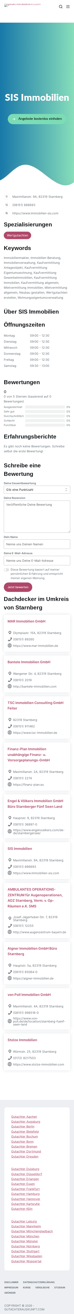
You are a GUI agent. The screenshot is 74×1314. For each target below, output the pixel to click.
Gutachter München (25, 1236)
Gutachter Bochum (24, 1136)
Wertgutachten (17, 235)
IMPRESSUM (11, 1287)
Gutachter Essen (23, 1184)
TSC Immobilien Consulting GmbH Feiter (35, 705)
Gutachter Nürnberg (25, 1246)
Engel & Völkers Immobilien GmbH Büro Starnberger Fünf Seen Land (35, 804)
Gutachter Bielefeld (25, 1131)
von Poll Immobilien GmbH (29, 995)
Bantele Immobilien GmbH (29, 662)
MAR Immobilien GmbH (26, 621)
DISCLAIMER (11, 1282)
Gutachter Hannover (25, 1199)
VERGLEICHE (42, 1287)
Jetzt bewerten (18, 587)
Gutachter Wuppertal (26, 1261)
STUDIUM (59, 1287)
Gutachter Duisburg (25, 1169)
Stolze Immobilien (22, 1040)
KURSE (27, 1287)
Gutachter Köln (21, 1209)
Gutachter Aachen (24, 1117)
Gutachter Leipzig (24, 1221)
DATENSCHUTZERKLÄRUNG (39, 1282)
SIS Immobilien (20, 849)
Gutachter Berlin (22, 1126)
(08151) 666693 (23, 205)
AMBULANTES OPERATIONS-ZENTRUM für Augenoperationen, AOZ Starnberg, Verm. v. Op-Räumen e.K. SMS (35, 897)
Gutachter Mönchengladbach (32, 1231)
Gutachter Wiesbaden (26, 1256)
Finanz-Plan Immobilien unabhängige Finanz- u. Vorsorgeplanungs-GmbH (29, 754)
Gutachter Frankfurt (25, 1189)
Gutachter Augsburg (25, 1121)
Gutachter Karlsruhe (25, 1204)
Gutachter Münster (24, 1241)
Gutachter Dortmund (26, 1151)
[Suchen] (60, 6)
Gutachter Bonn (22, 1141)
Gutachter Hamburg (25, 1194)
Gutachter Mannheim (26, 1226)
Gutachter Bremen (24, 1146)
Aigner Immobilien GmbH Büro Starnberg (32, 951)
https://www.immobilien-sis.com (35, 213)
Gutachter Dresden (24, 1156)
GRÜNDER (10, 1292)
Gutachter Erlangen (25, 1179)
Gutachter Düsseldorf (26, 1174)
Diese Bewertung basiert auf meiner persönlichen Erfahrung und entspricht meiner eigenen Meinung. (37, 574)
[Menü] (68, 6)
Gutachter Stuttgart (25, 1251)
